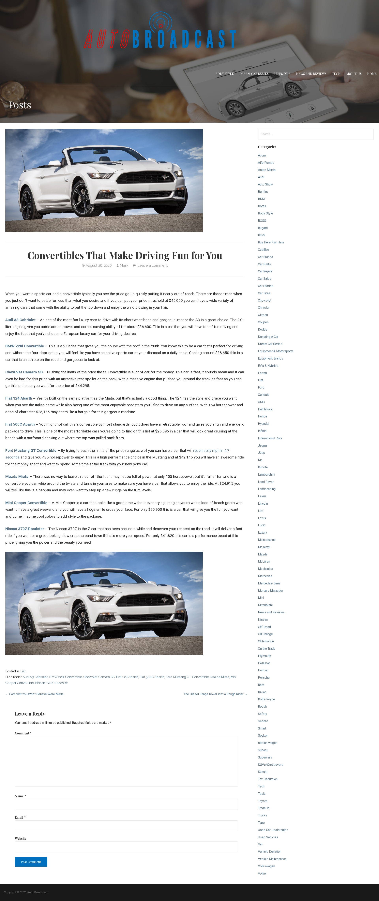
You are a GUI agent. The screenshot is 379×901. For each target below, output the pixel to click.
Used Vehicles (268, 837)
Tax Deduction (268, 779)
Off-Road (264, 627)
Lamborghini (266, 474)
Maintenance (267, 540)
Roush (262, 706)
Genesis (263, 395)
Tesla (261, 794)
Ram (261, 685)
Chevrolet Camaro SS (24, 372)
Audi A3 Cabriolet (20, 320)
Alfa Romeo (266, 163)
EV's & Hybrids (268, 366)
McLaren (264, 561)
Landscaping (267, 489)
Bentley (263, 192)
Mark (124, 265)
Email (20, 817)
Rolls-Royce (266, 699)
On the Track (266, 648)
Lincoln (263, 503)
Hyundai (263, 424)
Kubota (263, 467)
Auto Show (265, 184)
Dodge (262, 329)
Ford (261, 387)
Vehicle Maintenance (272, 859)
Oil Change (265, 634)
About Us (354, 74)
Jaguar (262, 445)
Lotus (262, 518)
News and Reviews (311, 74)
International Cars (270, 438)
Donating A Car (268, 337)
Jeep (261, 453)
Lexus (262, 496)
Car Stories (265, 286)
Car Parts (264, 264)
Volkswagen (266, 866)
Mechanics (265, 569)
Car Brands (265, 257)
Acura (262, 155)
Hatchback (265, 409)
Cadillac (263, 250)
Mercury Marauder (270, 591)
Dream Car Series (254, 74)
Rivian (262, 692)
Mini (261, 598)
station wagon (267, 743)
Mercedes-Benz (269, 583)
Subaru (262, 750)
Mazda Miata (16, 476)
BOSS (262, 221)
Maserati (264, 547)
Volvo (262, 873)
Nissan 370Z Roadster (24, 528)
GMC (261, 402)
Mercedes (265, 576)
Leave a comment (152, 265)
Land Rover (266, 482)
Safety (262, 714)
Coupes (263, 322)
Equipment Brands (270, 358)
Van (260, 844)
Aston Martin (267, 170)
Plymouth (264, 656)
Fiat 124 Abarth (18, 398)
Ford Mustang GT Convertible (30, 450)
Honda (262, 416)
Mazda (262, 554)
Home (372, 74)
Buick (261, 235)
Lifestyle (282, 74)
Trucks (262, 815)
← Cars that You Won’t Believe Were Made (34, 694)
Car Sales (264, 278)
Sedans (263, 721)
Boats (262, 206)
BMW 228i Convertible (24, 346)
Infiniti (262, 431)
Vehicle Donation (269, 851)
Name (20, 796)
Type (261, 823)
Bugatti (263, 228)
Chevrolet (264, 300)
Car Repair (265, 271)
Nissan (263, 619)
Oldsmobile (266, 641)
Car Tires (264, 293)
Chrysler (263, 307)
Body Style (225, 74)
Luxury (262, 532)
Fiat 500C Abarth (20, 424)
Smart (262, 728)
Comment (23, 733)
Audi (261, 177)
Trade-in (263, 808)
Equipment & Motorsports (276, 351)
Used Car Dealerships (273, 830)
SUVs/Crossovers (270, 765)
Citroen (263, 315)
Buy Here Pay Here (271, 242)
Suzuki (262, 772)
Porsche (264, 677)
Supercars (265, 757)
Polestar (264, 663)
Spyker (263, 735)
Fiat (260, 380)
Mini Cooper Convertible (26, 502)
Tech (336, 74)
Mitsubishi (265, 605)
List (23, 671)
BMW (261, 199)
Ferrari (262, 373)
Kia (260, 460)
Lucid (261, 525)
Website (20, 838)
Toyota (262, 801)
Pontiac (263, 670)
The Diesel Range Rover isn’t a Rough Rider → (215, 694)
